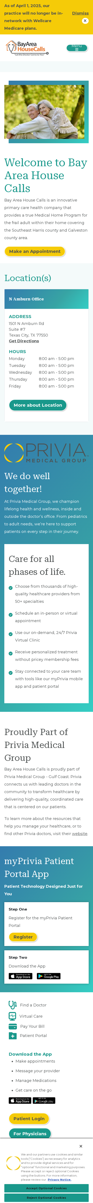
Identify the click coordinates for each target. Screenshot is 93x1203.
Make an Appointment (35, 251)
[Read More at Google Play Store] (44, 1100)
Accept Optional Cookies (46, 1188)
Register (23, 937)
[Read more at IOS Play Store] (20, 976)
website (79, 833)
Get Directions (24, 341)
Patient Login (29, 1118)
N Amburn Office (26, 299)
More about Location (38, 405)
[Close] (81, 1146)
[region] (46, 1170)
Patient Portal (33, 1035)
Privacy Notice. (59, 1179)
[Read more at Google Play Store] (49, 976)
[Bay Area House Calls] (27, 47)
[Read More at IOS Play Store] (20, 1100)
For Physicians (29, 1133)
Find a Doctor (33, 1005)
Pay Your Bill (32, 1026)
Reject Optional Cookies (46, 1197)
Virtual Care (31, 1016)
